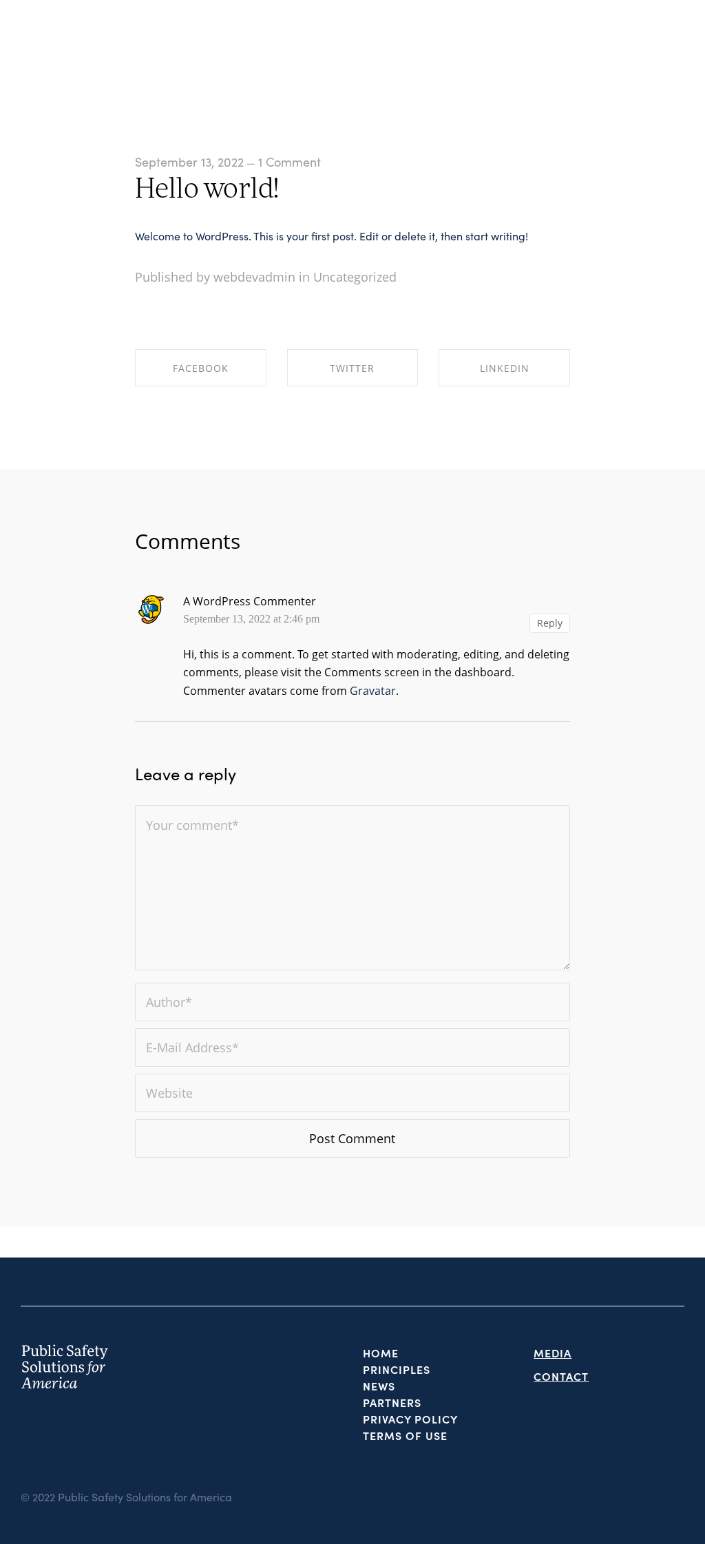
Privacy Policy (410, 1418)
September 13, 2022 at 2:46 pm (251, 619)
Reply (549, 622)
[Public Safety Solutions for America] (57, 44)
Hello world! (207, 191)
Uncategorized (355, 277)
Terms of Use (405, 1435)
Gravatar (373, 690)
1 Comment (289, 162)
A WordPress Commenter (249, 601)
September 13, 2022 (189, 162)
